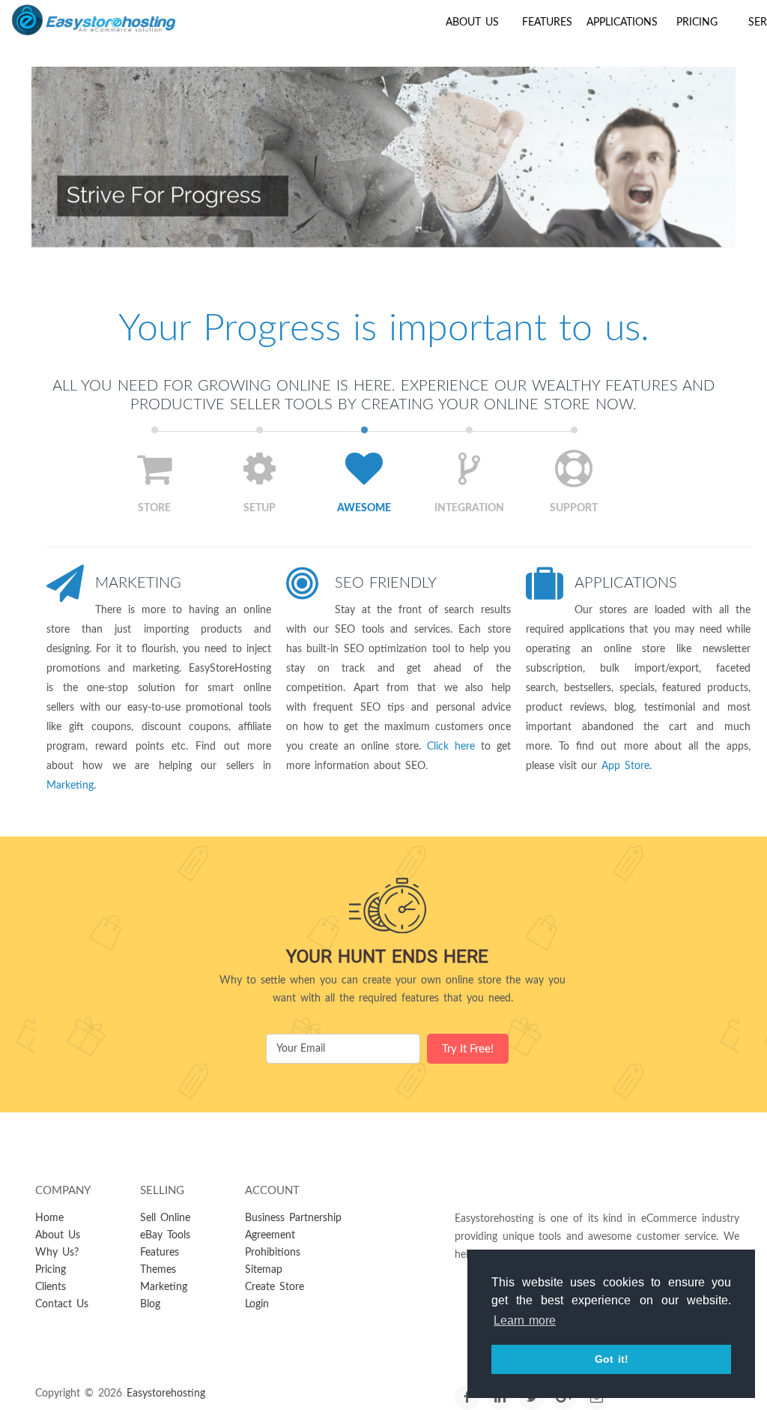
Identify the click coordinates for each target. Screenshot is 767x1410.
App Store (625, 766)
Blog (150, 1304)
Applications (622, 22)
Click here (451, 746)
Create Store (274, 1287)
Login (257, 1304)
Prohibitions (272, 1252)
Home (49, 1218)
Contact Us (61, 1304)
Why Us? (57, 1252)
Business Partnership (293, 1218)
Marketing (138, 583)
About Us (472, 22)
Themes (158, 1270)
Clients (50, 1287)
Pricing (697, 22)
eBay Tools (165, 1235)
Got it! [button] (611, 1359)
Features (547, 22)
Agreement (270, 1235)
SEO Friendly (386, 583)
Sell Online (165, 1218)
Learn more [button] (525, 1320)
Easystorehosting (166, 1393)
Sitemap (263, 1270)
